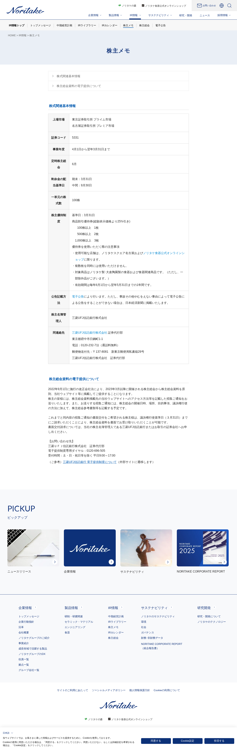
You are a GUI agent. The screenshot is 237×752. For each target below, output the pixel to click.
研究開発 (204, 608)
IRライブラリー (117, 621)
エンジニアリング (75, 627)
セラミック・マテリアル (79, 621)
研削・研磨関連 (74, 616)
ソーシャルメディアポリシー (109, 690)
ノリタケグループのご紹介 (34, 637)
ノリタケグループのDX (32, 653)
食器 (67, 632)
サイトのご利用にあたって (72, 690)
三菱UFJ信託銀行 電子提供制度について (90, 462)
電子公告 (78, 296)
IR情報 (22, 35)
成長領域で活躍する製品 (33, 648)
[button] (8, 733)
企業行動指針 (26, 621)
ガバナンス (147, 632)
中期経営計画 (116, 616)
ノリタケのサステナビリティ (158, 616)
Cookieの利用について (167, 690)
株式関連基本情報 (68, 76)
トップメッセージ (29, 616)
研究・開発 (185, 15)
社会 (143, 627)
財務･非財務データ (152, 637)
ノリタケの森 (129, 5)
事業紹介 (24, 643)
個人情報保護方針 (139, 690)
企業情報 (25, 608)
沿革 (21, 627)
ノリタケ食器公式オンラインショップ (165, 5)
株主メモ (113, 627)
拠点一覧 (24, 664)
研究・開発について (209, 616)
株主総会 (113, 637)
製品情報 (71, 608)
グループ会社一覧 (29, 670)
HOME (12, 35)
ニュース (205, 15)
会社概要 (24, 632)
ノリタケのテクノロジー (211, 621)
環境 (143, 621)
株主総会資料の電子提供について (79, 86)
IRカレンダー (116, 632)
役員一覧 (24, 659)
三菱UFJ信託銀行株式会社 (89, 332)
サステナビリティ (154, 608)
